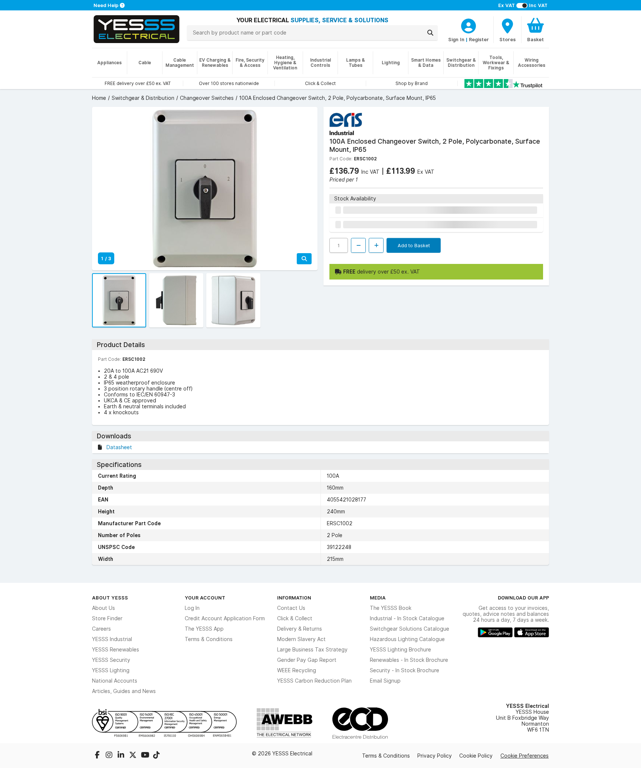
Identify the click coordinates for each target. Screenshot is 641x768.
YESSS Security (111, 660)
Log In (192, 608)
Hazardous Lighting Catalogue (407, 639)
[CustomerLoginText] (468, 24)
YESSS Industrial (112, 639)
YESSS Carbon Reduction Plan (314, 681)
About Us (103, 608)
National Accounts (114, 681)
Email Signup (385, 681)
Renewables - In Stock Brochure (409, 660)
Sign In (456, 39)
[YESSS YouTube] (145, 756)
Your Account (205, 598)
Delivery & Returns (299, 629)
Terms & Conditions (209, 639)
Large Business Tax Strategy (312, 650)
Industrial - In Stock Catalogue (407, 618)
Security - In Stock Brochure (404, 670)
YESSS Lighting (110, 670)
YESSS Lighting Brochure (400, 650)
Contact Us (291, 608)
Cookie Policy (476, 756)
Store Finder (107, 618)
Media (378, 598)
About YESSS (110, 598)
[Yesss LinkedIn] (122, 756)
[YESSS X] (133, 756)
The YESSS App (204, 629)
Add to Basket (414, 245)
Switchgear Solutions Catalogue (409, 629)
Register (479, 39)
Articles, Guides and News (124, 691)
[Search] (430, 32)
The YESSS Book (390, 608)
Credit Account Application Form (225, 618)
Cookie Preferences (524, 756)
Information (294, 598)
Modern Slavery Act (301, 639)
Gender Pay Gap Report (306, 660)
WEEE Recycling (296, 670)
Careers (101, 629)
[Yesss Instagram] (110, 756)
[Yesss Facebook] (98, 756)
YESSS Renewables (115, 650)
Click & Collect (294, 618)
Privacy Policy (434, 756)
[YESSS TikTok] (156, 756)
